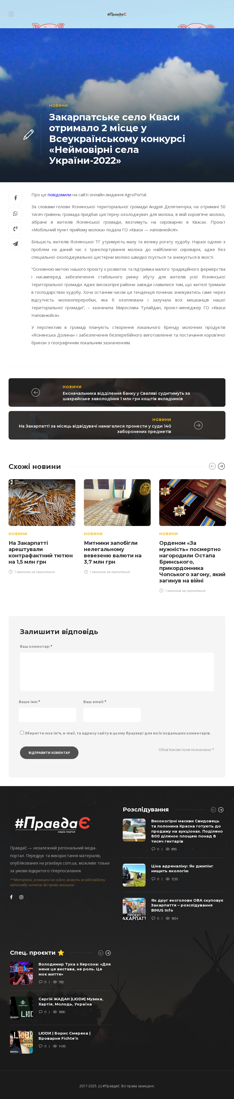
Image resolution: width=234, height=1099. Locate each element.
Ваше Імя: (29, 702)
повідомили (60, 194)
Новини (58, 106)
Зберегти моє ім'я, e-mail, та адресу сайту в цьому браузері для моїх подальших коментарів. (118, 733)
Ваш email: (94, 702)
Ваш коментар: (36, 646)
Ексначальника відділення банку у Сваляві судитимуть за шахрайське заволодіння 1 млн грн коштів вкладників (126, 396)
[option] (42, 525)
